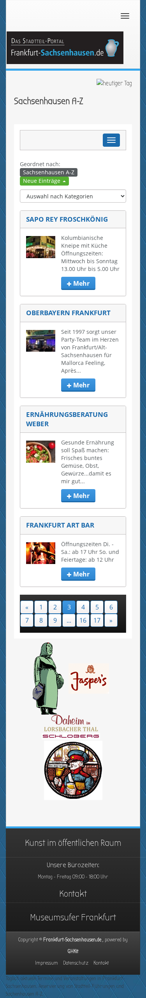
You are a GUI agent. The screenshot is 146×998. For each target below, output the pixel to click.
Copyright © (73, 939)
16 (82, 620)
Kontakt (73, 893)
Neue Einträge (42, 180)
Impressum (46, 963)
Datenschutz (75, 963)
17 (96, 620)
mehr (81, 283)
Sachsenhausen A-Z (48, 172)
